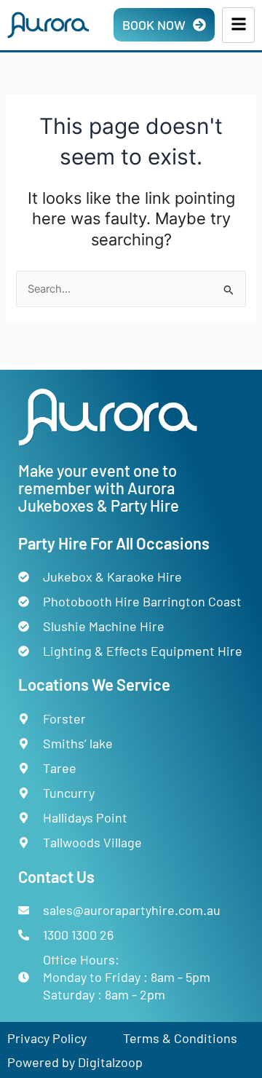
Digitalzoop (110, 1062)
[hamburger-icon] (238, 25)
